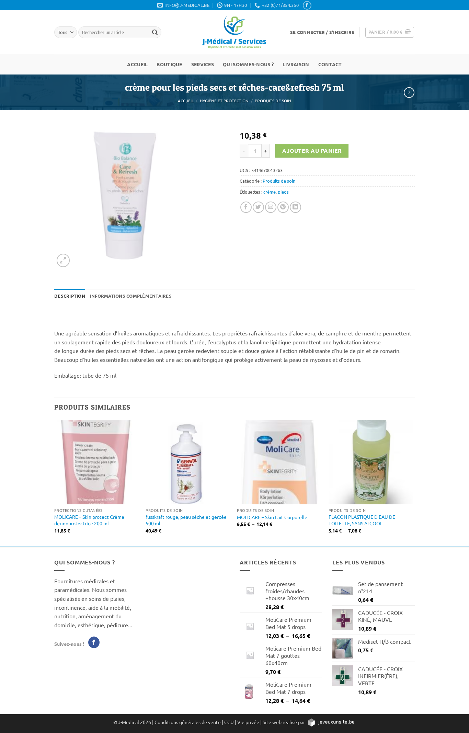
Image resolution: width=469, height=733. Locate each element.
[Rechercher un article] (155, 32)
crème (269, 192)
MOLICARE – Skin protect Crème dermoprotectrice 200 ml (89, 520)
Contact (330, 64)
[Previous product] (409, 92)
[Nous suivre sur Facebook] (307, 5)
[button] (322, 32)
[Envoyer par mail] (270, 207)
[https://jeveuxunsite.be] (331, 722)
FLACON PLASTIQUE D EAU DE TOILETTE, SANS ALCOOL (362, 520)
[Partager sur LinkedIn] (295, 207)
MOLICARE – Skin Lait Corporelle (272, 517)
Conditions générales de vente (188, 722)
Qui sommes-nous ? (248, 64)
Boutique (169, 64)
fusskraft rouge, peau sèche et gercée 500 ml (186, 520)
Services (202, 64)
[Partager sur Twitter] (258, 207)
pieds (283, 192)
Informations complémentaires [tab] (131, 296)
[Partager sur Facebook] (246, 207)
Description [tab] (69, 296)
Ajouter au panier (312, 150)
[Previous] (54, 482)
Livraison (296, 64)
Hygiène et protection (224, 100)
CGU (229, 722)
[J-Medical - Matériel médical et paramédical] (234, 32)
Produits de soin (273, 100)
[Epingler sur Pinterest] (283, 207)
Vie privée (248, 722)
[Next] (413, 482)
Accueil (137, 64)
